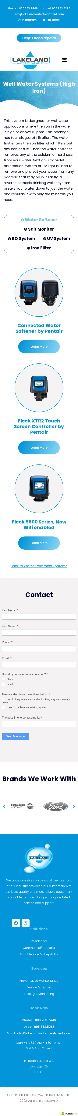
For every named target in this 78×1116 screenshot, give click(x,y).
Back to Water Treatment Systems (39, 566)
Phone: (7, 642)
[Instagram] (26, 923)
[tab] (39, 220)
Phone (9, 679)
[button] (4, 806)
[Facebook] (16, 923)
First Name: (10, 610)
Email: (7, 658)
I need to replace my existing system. (27, 707)
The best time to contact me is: (22, 717)
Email (9, 684)
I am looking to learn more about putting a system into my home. (36, 701)
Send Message (15, 736)
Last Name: (10, 626)
